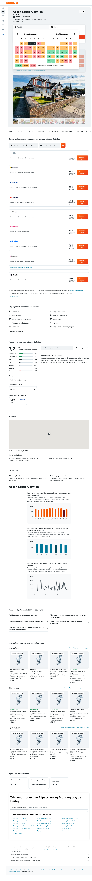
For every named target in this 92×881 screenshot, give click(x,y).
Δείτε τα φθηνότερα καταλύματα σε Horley (76, 688)
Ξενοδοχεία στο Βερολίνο (20, 821)
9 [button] (25, 48)
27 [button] (43, 56)
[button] (3, 3)
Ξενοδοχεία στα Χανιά (68, 823)
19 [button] (38, 52)
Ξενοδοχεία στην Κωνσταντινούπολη (24, 826)
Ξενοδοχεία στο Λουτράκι (20, 818)
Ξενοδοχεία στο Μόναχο (44, 821)
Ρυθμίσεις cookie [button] (14, 296)
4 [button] (34, 43)
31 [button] (70, 61)
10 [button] (30, 48)
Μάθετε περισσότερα (76, 290)
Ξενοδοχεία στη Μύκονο (69, 826)
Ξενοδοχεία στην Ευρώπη (32, 869)
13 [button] (43, 48)
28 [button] (17, 61)
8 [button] (21, 48)
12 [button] (38, 48)
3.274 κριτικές (25, 17)
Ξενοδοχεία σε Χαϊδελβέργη (21, 828)
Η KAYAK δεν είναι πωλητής (20, 854)
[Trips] (3, 29)
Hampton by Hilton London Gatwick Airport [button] (78, 750)
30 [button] (26, 61)
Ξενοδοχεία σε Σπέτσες (44, 818)
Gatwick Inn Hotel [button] (35, 711)
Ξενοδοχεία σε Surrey (79, 869)
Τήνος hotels (41, 831)
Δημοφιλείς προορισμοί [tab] (19, 807)
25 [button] (34, 56)
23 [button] (26, 56)
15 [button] (21, 52)
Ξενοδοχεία (21, 869)
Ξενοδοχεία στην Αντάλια (69, 821)
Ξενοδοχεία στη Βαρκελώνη (45, 826)
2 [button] (25, 43)
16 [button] (26, 52)
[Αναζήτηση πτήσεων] (3, 8)
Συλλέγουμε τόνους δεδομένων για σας (24, 857)
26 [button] (39, 56)
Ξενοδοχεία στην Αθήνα (44, 823)
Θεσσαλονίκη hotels (43, 828)
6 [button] (53, 48)
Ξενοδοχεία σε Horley (14, 871)
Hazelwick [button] (33, 669)
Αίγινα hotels (65, 831)
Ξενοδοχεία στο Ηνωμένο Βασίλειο (50, 869)
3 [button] (30, 43)
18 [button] (34, 52)
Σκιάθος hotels (17, 833)
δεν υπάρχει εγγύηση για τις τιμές (48, 849)
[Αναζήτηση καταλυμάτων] (3, 12)
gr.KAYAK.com (12, 869)
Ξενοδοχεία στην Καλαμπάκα (70, 818)
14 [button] (17, 52)
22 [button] (21, 56)
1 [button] (21, 43)
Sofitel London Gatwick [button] (37, 749)
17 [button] (30, 52)
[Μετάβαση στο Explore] (3, 21)
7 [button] (17, 48)
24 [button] (30, 56)
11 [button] (34, 48)
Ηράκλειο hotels (66, 828)
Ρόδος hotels (16, 831)
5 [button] (38, 43)
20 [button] (43, 52)
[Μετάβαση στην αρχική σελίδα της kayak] (12, 3)
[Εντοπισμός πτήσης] (3, 24)
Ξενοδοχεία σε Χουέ (19, 823)
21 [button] (17, 56)
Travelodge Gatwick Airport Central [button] (18, 712)
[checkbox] (18, 401)
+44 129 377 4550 (18, 21)
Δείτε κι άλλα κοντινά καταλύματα (78, 648)
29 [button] (21, 61)
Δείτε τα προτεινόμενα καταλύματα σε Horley (75, 727)
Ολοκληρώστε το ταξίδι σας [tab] (38, 807)
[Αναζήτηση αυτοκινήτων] (3, 16)
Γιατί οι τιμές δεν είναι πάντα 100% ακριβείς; (25, 861)
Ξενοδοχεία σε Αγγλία (66, 869)
